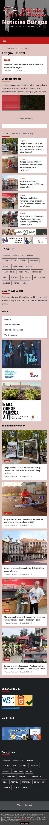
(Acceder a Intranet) (11, 707)
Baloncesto (18, 255)
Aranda (6, 255)
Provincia (26, 277)
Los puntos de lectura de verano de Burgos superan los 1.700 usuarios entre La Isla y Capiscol (23, 470)
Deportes (23, 159)
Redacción (8, 71)
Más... (5, 277)
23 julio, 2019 (18, 71)
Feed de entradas (12, 324)
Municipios (36, 272)
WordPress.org (10, 335)
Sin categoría (39, 277)
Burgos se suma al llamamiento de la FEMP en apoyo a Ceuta (31, 184)
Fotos (29, 266)
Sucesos (6, 283)
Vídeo (20, 805)
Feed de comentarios (13, 330)
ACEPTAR (24, 823)
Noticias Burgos (24, 22)
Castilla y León (9, 261)
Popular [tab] (16, 133)
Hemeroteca (24, 272)
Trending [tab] (28, 133)
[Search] (44, 40)
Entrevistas (18, 266)
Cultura (22, 261)
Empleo (6, 266)
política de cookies (25, 819)
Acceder (7, 319)
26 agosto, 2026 (24, 476)
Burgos (7, 60)
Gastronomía (9, 272)
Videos (25, 283)
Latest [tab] (6, 133)
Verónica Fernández (11, 476)
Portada (14, 277)
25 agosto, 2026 (24, 672)
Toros (16, 283)
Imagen (28, 805)
